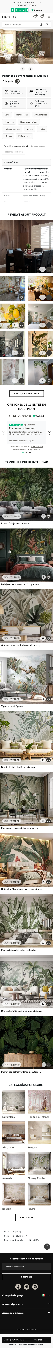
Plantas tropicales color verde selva (18, 949)
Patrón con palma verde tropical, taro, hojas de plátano (21, 1071)
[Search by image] (41, 24)
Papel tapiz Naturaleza (14, 1236)
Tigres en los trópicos (12, 706)
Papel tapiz (18, 1231)
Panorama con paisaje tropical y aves (19, 828)
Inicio (6, 1231)
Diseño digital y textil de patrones (18, 767)
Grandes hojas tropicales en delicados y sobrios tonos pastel (21, 645)
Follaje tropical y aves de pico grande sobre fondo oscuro (21, 584)
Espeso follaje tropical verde (15, 523)
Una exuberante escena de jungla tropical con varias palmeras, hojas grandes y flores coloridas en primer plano (21, 1010)
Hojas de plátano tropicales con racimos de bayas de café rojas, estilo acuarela (21, 889)
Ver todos (26, 1217)
